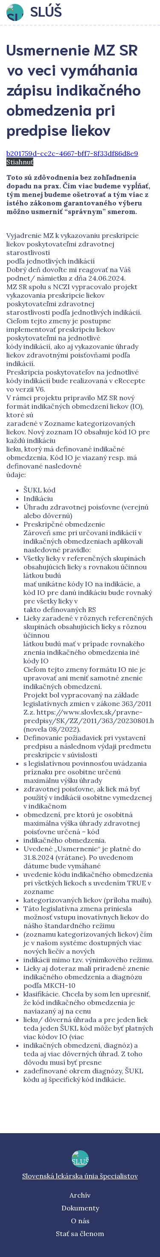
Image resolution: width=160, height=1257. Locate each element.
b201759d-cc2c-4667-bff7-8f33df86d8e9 (72, 153)
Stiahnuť (19, 162)
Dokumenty (80, 1208)
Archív (80, 1195)
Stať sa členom (80, 1233)
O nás (80, 1220)
